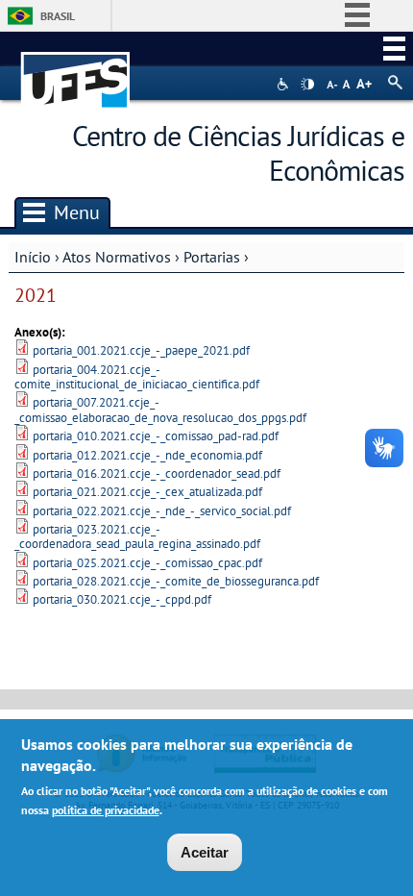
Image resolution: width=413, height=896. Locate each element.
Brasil (57, 16)
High (307, 84)
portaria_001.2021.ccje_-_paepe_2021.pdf (141, 350)
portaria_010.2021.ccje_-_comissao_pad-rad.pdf (156, 436)
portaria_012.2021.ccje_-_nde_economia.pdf (147, 455)
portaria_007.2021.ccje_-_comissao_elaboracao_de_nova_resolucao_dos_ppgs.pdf (160, 409)
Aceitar (205, 852)
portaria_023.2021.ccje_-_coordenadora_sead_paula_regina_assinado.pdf (137, 536)
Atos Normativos (116, 256)
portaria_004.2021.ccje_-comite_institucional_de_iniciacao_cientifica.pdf (136, 376)
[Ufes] (76, 71)
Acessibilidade (285, 84)
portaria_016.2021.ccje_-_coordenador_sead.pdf (156, 473)
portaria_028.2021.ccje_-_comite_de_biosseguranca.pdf (176, 581)
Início (32, 256)
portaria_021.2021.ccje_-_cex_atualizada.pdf (147, 492)
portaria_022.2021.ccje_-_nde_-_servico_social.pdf (162, 511)
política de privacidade (105, 810)
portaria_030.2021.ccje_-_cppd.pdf (122, 599)
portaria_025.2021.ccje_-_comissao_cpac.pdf (147, 563)
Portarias (211, 256)
